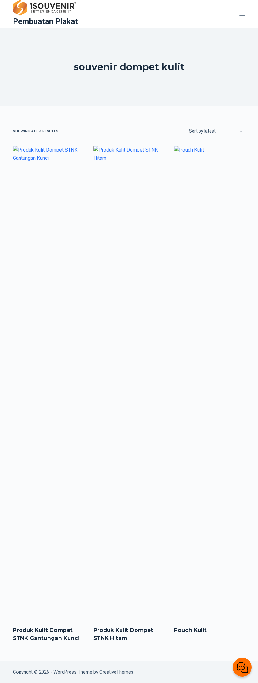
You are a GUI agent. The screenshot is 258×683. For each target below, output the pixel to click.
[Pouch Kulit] (209, 382)
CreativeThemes (116, 672)
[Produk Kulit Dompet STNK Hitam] (129, 382)
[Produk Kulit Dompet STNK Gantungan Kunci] (48, 382)
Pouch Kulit (190, 630)
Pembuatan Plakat (45, 21)
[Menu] (242, 14)
